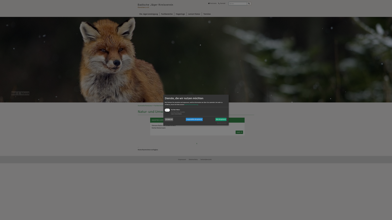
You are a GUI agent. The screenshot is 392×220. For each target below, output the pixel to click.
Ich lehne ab (169, 119)
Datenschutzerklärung (191, 104)
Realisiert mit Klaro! (221, 123)
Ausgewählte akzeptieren (194, 119)
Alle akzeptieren (221, 119)
